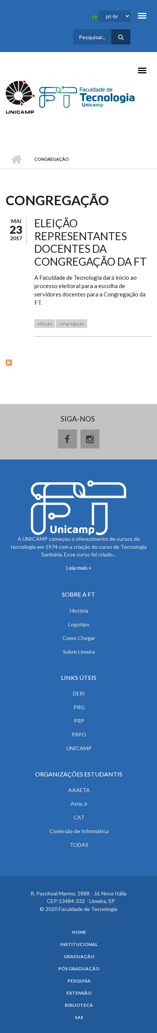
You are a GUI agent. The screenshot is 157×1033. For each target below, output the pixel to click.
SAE (79, 1017)
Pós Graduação (78, 968)
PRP (79, 721)
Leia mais (77, 567)
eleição (44, 323)
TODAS (79, 844)
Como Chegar (78, 638)
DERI (79, 693)
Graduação (79, 956)
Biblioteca (79, 1005)
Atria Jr (79, 803)
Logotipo (79, 624)
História (79, 610)
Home (79, 932)
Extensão (78, 993)
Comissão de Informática (79, 831)
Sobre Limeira (79, 651)
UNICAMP (78, 748)
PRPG (79, 734)
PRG (79, 707)
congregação (71, 323)
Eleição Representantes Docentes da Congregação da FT (90, 242)
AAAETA (79, 790)
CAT (79, 817)
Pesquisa (79, 981)
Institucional (79, 944)
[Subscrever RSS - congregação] (78, 362)
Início (16, 159)
